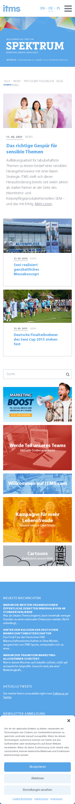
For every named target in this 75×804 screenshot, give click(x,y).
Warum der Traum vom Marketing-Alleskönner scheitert (29, 657)
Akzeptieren (37, 767)
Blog (60, 81)
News (17, 81)
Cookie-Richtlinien (22, 799)
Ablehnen (37, 778)
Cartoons (11, 85)
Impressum (56, 799)
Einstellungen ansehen (37, 790)
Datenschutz (41, 799)
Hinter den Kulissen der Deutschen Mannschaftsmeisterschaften (30, 631)
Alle (7, 81)
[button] (69, 721)
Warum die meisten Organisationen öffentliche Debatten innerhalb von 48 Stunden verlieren (34, 609)
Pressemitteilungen (39, 81)
